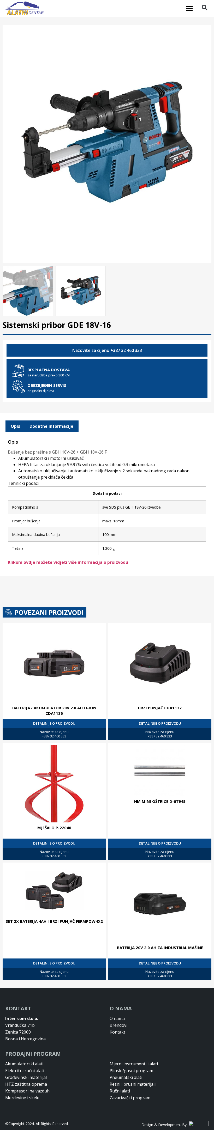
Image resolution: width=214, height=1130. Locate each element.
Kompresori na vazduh (27, 1091)
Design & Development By (165, 1124)
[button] (189, 8)
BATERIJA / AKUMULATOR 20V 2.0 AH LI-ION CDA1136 (54, 710)
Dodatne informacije (51, 426)
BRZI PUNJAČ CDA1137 (160, 707)
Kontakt (117, 1032)
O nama (117, 1018)
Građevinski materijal (26, 1077)
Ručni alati (120, 1091)
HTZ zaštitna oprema (26, 1084)
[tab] (15, 426)
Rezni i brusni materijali (133, 1084)
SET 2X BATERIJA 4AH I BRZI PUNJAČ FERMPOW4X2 (54, 921)
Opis (15, 426)
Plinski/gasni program (131, 1070)
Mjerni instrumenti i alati (134, 1064)
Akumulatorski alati (24, 1064)
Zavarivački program (130, 1098)
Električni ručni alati (24, 1070)
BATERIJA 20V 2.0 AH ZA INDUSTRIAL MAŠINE (160, 947)
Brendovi (118, 1025)
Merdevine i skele (22, 1098)
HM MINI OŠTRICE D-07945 (160, 801)
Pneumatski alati (126, 1077)
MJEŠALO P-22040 (54, 827)
